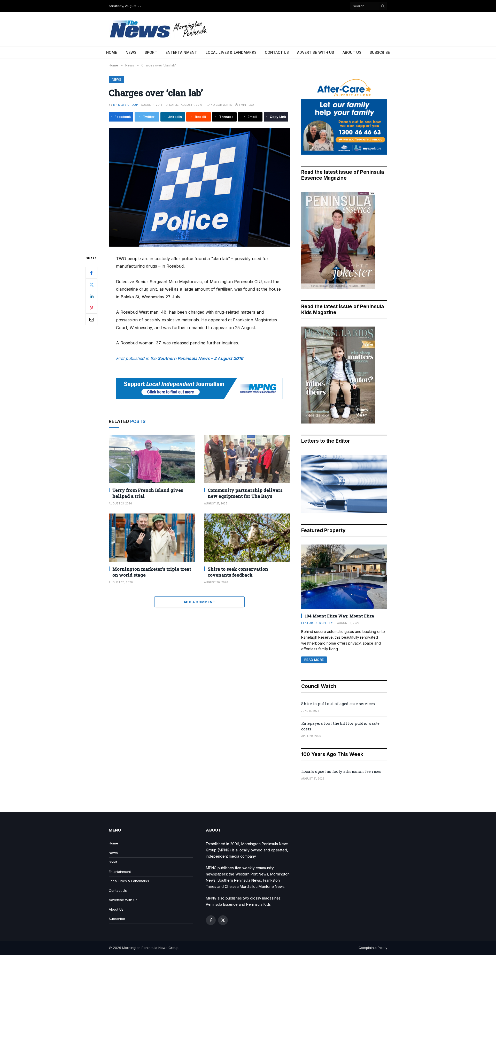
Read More (314, 660)
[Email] (91, 319)
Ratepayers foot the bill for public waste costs (340, 726)
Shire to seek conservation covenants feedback (238, 572)
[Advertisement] (248, 999)
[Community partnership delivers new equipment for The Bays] (247, 459)
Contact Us (277, 52)
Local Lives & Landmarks (231, 52)
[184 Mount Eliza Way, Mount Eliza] (344, 577)
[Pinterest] (91, 308)
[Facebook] (91, 273)
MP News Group (125, 104)
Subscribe (380, 52)
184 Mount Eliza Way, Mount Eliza (339, 615)
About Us (352, 52)
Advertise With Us (315, 52)
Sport (151, 52)
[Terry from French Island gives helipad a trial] (152, 459)
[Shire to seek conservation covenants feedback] (247, 537)
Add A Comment (199, 602)
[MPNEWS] (159, 29)
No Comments (221, 104)
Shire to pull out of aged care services (338, 703)
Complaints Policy (373, 948)
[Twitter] (91, 284)
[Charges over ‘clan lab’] (199, 187)
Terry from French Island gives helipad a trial (147, 493)
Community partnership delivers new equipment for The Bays (245, 493)
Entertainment (181, 52)
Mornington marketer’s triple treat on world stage (151, 572)
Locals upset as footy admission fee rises (341, 771)
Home (111, 52)
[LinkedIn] (91, 296)
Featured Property (317, 622)
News (131, 52)
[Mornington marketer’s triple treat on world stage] (152, 537)
